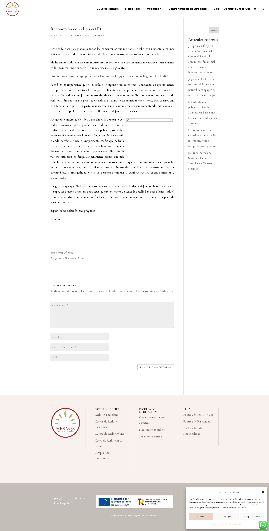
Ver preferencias (252, 516)
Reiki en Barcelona (106, 415)
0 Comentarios (97, 35)
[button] (262, 492)
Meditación (154, 9)
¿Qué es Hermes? (108, 9)
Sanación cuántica (150, 436)
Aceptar (201, 516)
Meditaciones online (152, 430)
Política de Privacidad (233, 524)
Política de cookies (217, 524)
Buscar (214, 30)
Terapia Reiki (131, 9)
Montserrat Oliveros (63, 35)
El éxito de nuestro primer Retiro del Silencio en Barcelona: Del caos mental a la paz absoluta (202, 112)
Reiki (87, 35)
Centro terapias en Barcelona (188, 9)
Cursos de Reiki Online (109, 434)
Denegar (226, 516)
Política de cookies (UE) (198, 415)
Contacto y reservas (237, 9)
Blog (216, 9)
